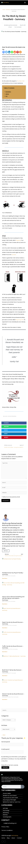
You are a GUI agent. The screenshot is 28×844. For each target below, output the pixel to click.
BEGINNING (8, 92)
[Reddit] (14, 52)
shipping (18, 240)
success (14, 254)
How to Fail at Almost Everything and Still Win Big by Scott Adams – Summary (13, 598)
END (6, 96)
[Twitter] (6, 52)
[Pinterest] (17, 52)
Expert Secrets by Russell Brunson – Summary (13, 623)
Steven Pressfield (12, 416)
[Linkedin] (9, 52)
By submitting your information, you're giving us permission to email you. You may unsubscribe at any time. (13, 759)
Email (5, 749)
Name (5, 741)
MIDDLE (7, 94)
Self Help (8, 9)
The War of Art (20, 81)
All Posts (6, 550)
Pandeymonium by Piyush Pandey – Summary (13, 573)
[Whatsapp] (12, 52)
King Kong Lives (19, 319)
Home (4, 9)
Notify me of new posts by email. (11, 497)
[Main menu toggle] (25, 2)
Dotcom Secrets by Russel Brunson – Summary (13, 694)
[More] (20, 52)
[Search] (22, 787)
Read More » (4, 578)
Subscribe (5, 767)
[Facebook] (3, 52)
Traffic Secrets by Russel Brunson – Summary (12, 647)
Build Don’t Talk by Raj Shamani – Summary (12, 670)
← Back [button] (3, 735)
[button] (14, 423)
